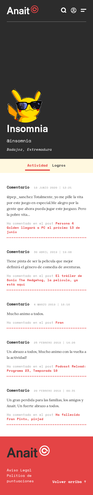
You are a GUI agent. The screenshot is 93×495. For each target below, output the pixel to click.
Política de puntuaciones (20, 478)
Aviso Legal (19, 470)
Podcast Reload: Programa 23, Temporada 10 (46, 368)
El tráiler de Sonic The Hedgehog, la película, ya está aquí (44, 280)
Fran (60, 322)
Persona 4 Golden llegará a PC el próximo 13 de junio (43, 227)
